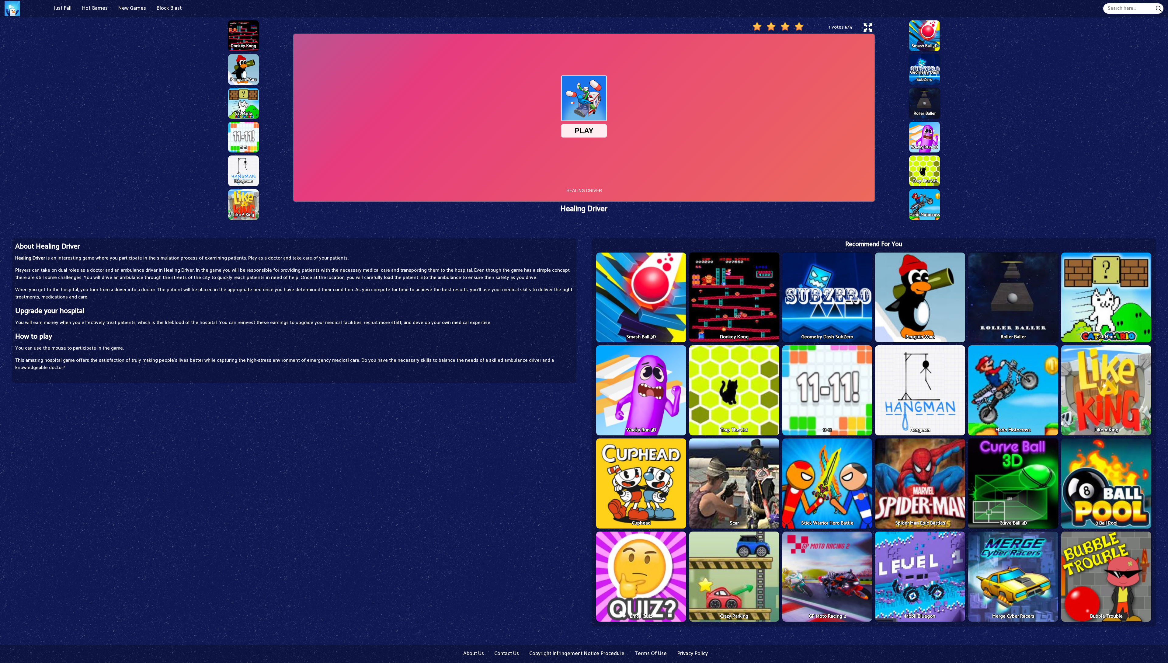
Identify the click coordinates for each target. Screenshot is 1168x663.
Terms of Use (651, 653)
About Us (473, 653)
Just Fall (62, 8)
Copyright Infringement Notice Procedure (576, 653)
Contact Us (506, 653)
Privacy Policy (692, 653)
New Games (132, 8)
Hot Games (95, 8)
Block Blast (169, 8)
